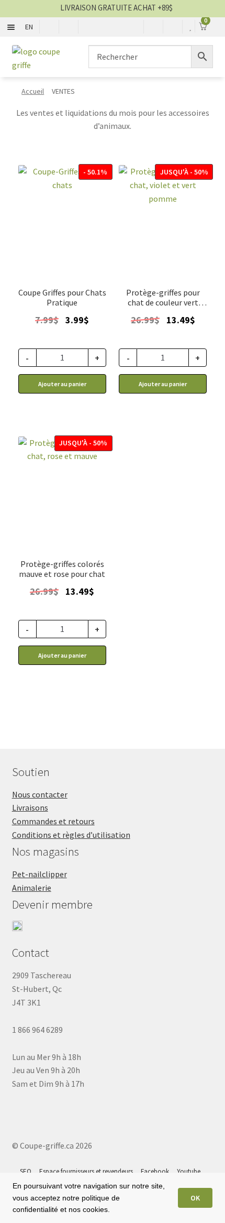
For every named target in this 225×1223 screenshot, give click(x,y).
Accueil (32, 91)
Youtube (188, 1171)
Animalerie (31, 887)
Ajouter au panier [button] (62, 384)
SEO (25, 1171)
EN (29, 26)
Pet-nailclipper (39, 874)
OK (195, 1198)
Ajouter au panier (163, 384)
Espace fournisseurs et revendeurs (86, 1171)
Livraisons (30, 807)
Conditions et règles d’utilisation (71, 834)
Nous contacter (40, 794)
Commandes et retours (53, 821)
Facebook (155, 1171)
